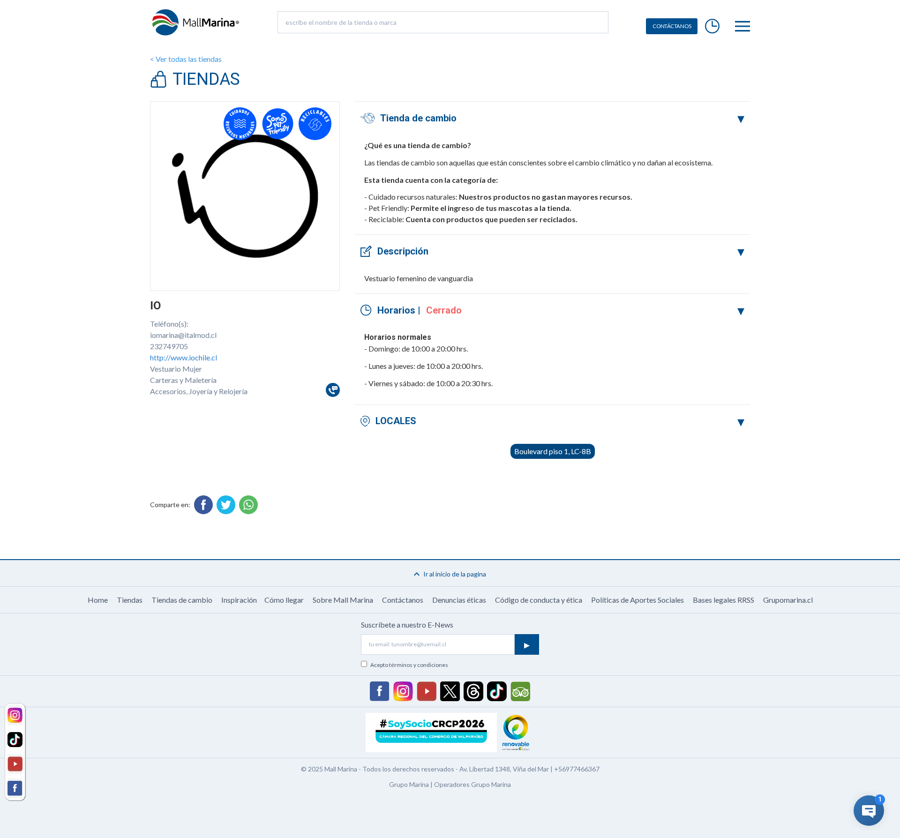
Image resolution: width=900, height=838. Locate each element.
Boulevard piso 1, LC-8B (552, 451)
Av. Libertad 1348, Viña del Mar (504, 769)
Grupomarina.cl (788, 599)
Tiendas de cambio (181, 599)
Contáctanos (402, 599)
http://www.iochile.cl (183, 357)
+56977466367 (577, 769)
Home (98, 599)
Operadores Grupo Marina (472, 784)
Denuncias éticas (459, 599)
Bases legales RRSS (723, 599)
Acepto (409, 664)
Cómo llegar (284, 599)
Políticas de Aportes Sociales (637, 599)
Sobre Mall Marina (343, 599)
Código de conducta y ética (538, 599)
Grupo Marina (409, 784)
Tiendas (129, 599)
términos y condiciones (418, 664)
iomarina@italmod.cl (183, 334)
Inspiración (239, 599)
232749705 (169, 346)
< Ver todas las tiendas (186, 58)
